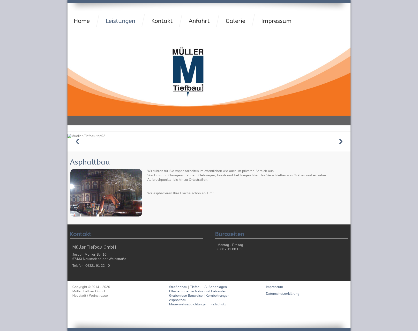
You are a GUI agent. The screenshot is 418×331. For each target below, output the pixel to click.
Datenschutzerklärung (282, 293)
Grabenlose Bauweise (186, 295)
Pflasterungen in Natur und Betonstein (198, 291)
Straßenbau (178, 287)
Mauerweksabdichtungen (189, 304)
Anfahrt (199, 21)
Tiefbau (196, 287)
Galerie (235, 21)
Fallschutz (218, 304)
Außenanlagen (215, 287)
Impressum (276, 21)
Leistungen (120, 21)
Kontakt (162, 21)
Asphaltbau (90, 162)
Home (82, 21)
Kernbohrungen (218, 295)
